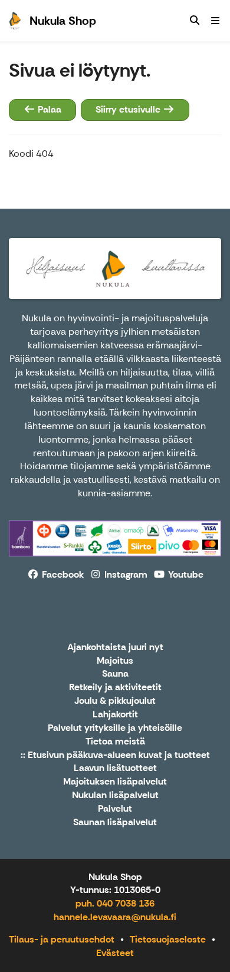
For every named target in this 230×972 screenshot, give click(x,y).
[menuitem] (194, 20)
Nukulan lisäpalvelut (115, 795)
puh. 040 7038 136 (115, 903)
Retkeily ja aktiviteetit (115, 687)
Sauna (115, 674)
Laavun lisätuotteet (115, 768)
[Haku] (194, 20)
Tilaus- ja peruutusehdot (61, 939)
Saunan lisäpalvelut (115, 822)
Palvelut (115, 809)
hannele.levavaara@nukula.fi (115, 917)
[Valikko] (215, 20)
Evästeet (115, 953)
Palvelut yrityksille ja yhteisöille (115, 728)
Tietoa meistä (115, 741)
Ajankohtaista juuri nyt (115, 647)
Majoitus (115, 661)
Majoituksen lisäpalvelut (115, 782)
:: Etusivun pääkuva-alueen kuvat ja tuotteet (115, 755)
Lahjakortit (115, 714)
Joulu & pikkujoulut (115, 701)
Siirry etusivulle (129, 109)
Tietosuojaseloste (168, 939)
